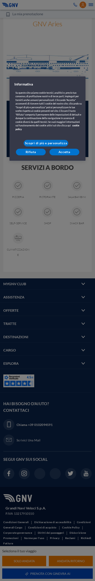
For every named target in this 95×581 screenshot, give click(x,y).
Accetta (64, 152)
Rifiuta (31, 152)
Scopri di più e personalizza (46, 143)
